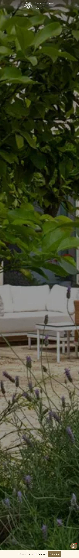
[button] (73, 546)
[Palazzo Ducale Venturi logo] (39, 5)
